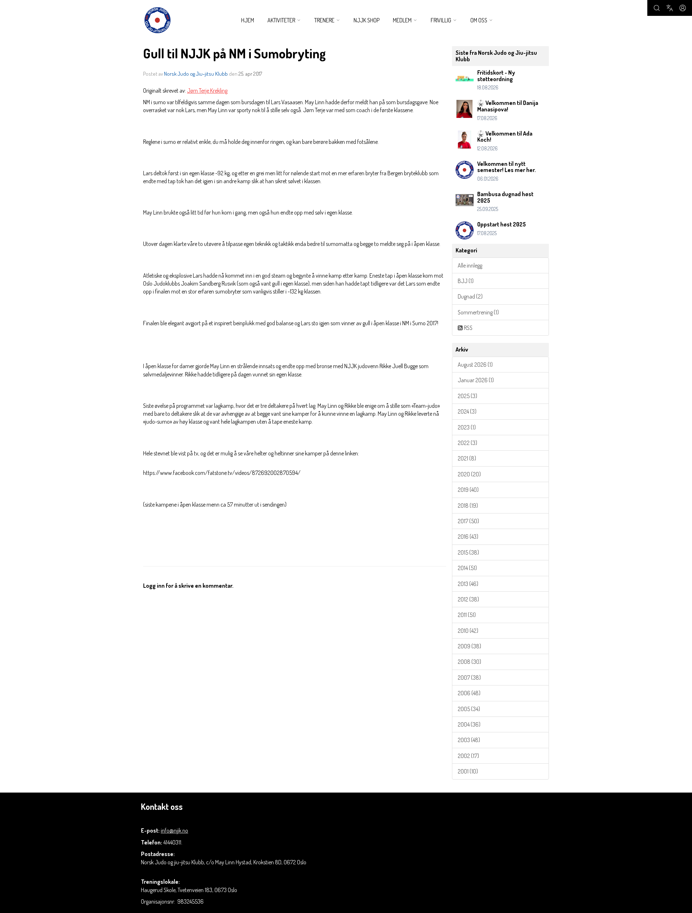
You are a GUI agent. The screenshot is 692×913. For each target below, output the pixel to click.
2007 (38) (469, 677)
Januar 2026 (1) (476, 380)
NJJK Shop (367, 20)
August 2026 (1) (475, 364)
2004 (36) (469, 724)
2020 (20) (469, 474)
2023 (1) (467, 427)
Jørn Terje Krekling (207, 90)
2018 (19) (468, 505)
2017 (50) (468, 521)
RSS (468, 327)
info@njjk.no (174, 830)
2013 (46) (468, 583)
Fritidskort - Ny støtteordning (496, 76)
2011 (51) (467, 614)
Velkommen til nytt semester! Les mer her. (506, 167)
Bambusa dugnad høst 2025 (505, 197)
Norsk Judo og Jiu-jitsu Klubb (196, 73)
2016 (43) (468, 536)
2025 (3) (467, 396)
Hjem (247, 20)
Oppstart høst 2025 (501, 224)
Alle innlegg (470, 265)
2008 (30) (469, 661)
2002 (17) (468, 755)
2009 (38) (469, 646)
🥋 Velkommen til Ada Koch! (504, 137)
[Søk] (656, 7)
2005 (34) (469, 709)
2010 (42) (468, 630)
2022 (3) (467, 442)
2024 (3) (467, 411)
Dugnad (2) (470, 296)
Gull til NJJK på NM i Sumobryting (234, 53)
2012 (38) (468, 599)
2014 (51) (467, 568)
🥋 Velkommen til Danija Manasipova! (507, 106)
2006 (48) (469, 693)
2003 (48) (469, 740)
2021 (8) (467, 458)
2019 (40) (468, 489)
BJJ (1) (466, 281)
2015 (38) (468, 552)
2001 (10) (468, 771)
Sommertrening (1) (478, 312)
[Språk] (669, 7)
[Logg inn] (682, 7)
